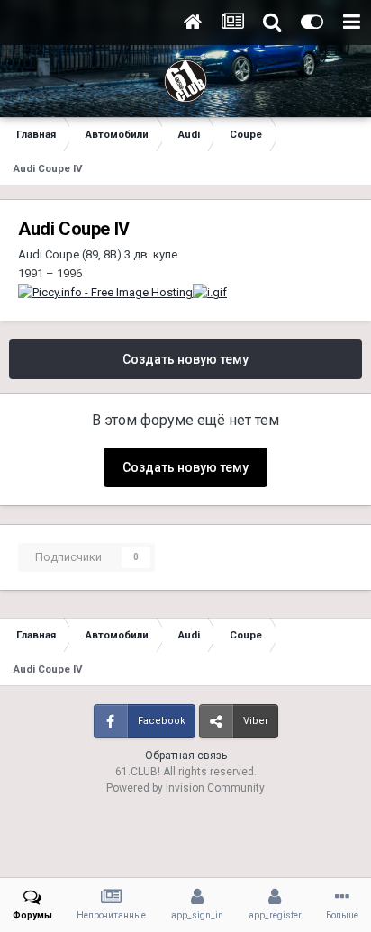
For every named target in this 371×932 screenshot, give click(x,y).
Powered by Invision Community (185, 788)
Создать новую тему (185, 359)
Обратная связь (186, 755)
